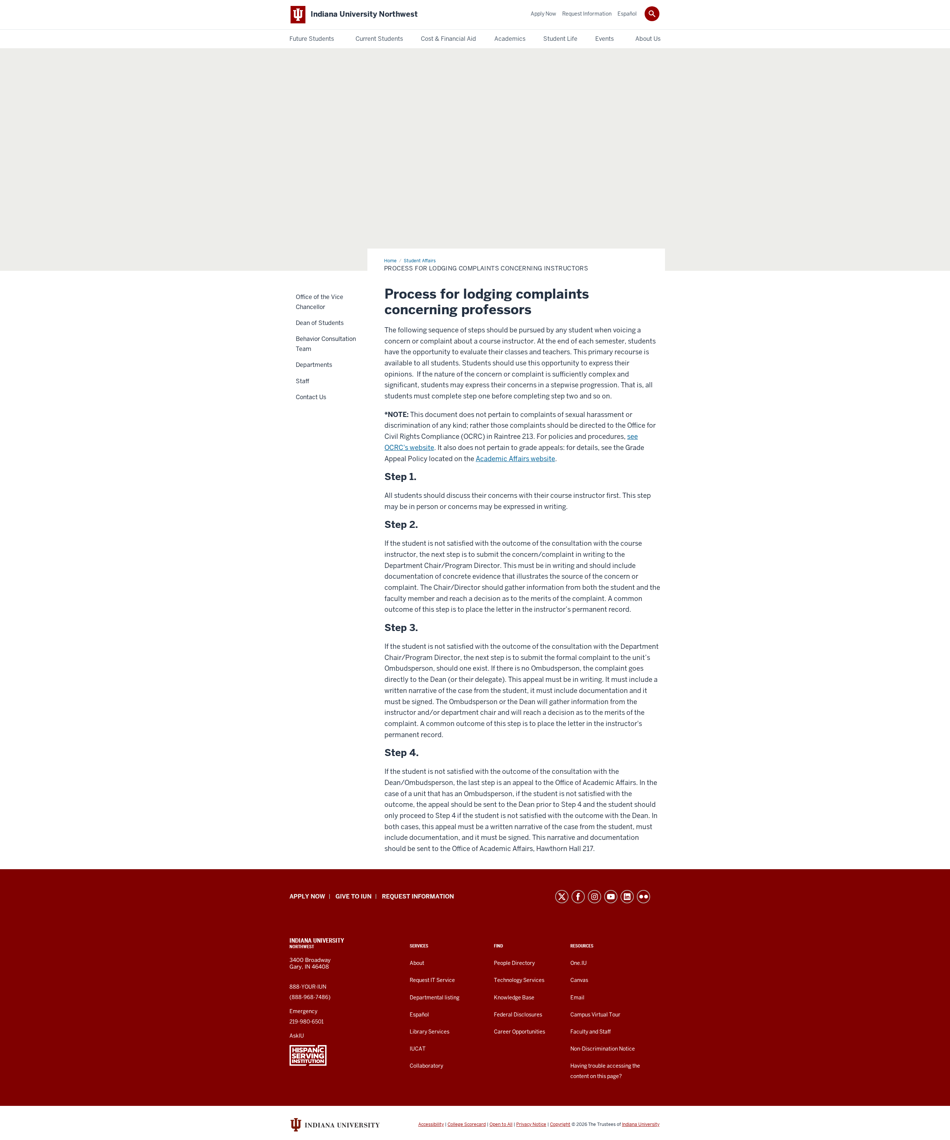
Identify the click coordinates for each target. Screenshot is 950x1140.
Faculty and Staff (590, 1031)
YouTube (611, 896)
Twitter (562, 896)
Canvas (579, 980)
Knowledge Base (514, 997)
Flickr (643, 896)
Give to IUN (353, 896)
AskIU (296, 1035)
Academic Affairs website (515, 458)
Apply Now (307, 896)
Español (419, 1014)
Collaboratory (426, 1065)
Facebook (578, 896)
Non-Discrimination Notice (602, 1048)
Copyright (560, 1124)
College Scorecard (467, 1124)
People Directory (514, 963)
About (417, 963)
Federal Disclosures (518, 1014)
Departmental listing (434, 997)
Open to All (500, 1124)
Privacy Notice (531, 1124)
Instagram (594, 896)
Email (577, 997)
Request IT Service (432, 980)
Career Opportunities (519, 1031)
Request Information (418, 896)
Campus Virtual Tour (595, 1014)
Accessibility (431, 1124)
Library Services (429, 1031)
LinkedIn (627, 896)
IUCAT (418, 1048)
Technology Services (519, 980)
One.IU (578, 963)
